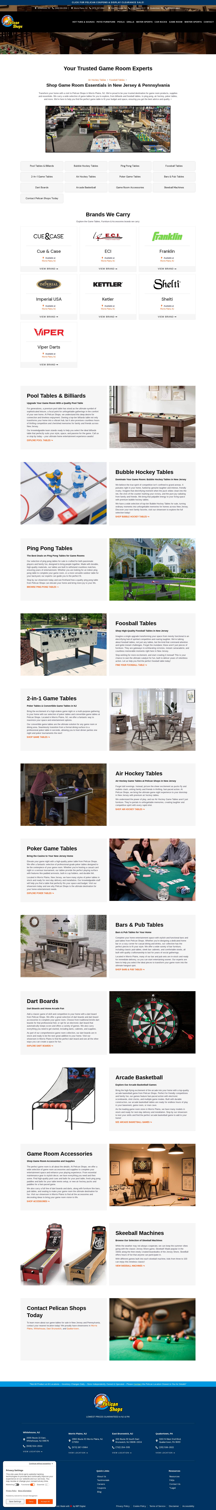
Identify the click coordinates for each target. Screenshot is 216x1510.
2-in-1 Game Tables (42, 176)
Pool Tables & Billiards (42, 165)
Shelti (167, 299)
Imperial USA (49, 299)
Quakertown (73, 1328)
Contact (209, 22)
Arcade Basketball (86, 187)
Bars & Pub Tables (174, 176)
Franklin (167, 251)
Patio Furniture (106, 22)
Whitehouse (39, 1328)
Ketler (108, 299)
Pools (121, 22)
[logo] (12, 22)
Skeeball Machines (174, 187)
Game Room (175, 22)
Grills (130, 22)
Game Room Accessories (130, 187)
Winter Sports (193, 22)
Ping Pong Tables (130, 165)
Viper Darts (49, 347)
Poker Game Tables (130, 176)
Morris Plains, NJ (49, 261)
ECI (108, 251)
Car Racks (161, 22)
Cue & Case (49, 251)
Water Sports (144, 22)
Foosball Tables (117, 80)
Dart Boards (41, 187)
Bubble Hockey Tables (86, 165)
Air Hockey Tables (97, 80)
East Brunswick (54, 1328)
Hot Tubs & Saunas (83, 22)
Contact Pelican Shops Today (42, 198)
